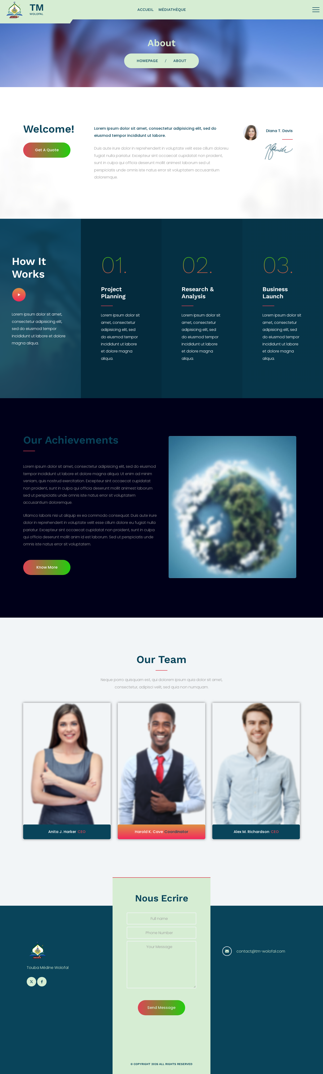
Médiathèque (172, 9)
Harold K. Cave (54, 831)
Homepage (147, 60)
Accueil (145, 9)
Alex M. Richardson (157, 831)
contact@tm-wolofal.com (260, 951)
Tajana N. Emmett (244, 831)
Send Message (161, 1007)
